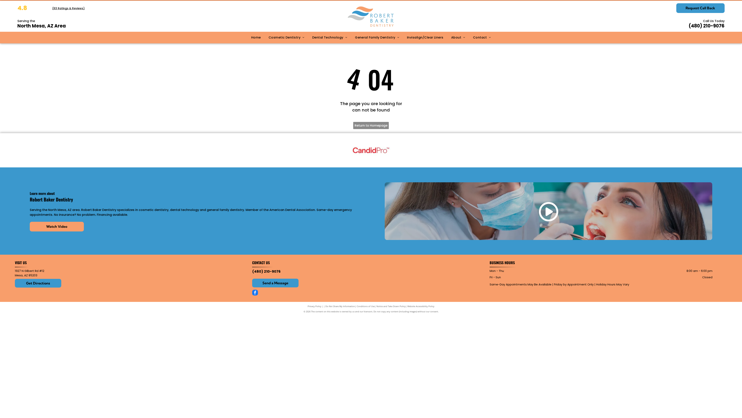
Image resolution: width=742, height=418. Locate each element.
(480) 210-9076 (706, 26)
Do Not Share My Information (340, 306)
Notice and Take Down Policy (391, 306)
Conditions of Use (366, 306)
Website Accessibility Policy (420, 306)
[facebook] (255, 293)
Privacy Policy (314, 306)
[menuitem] (256, 37)
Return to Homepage (371, 125)
